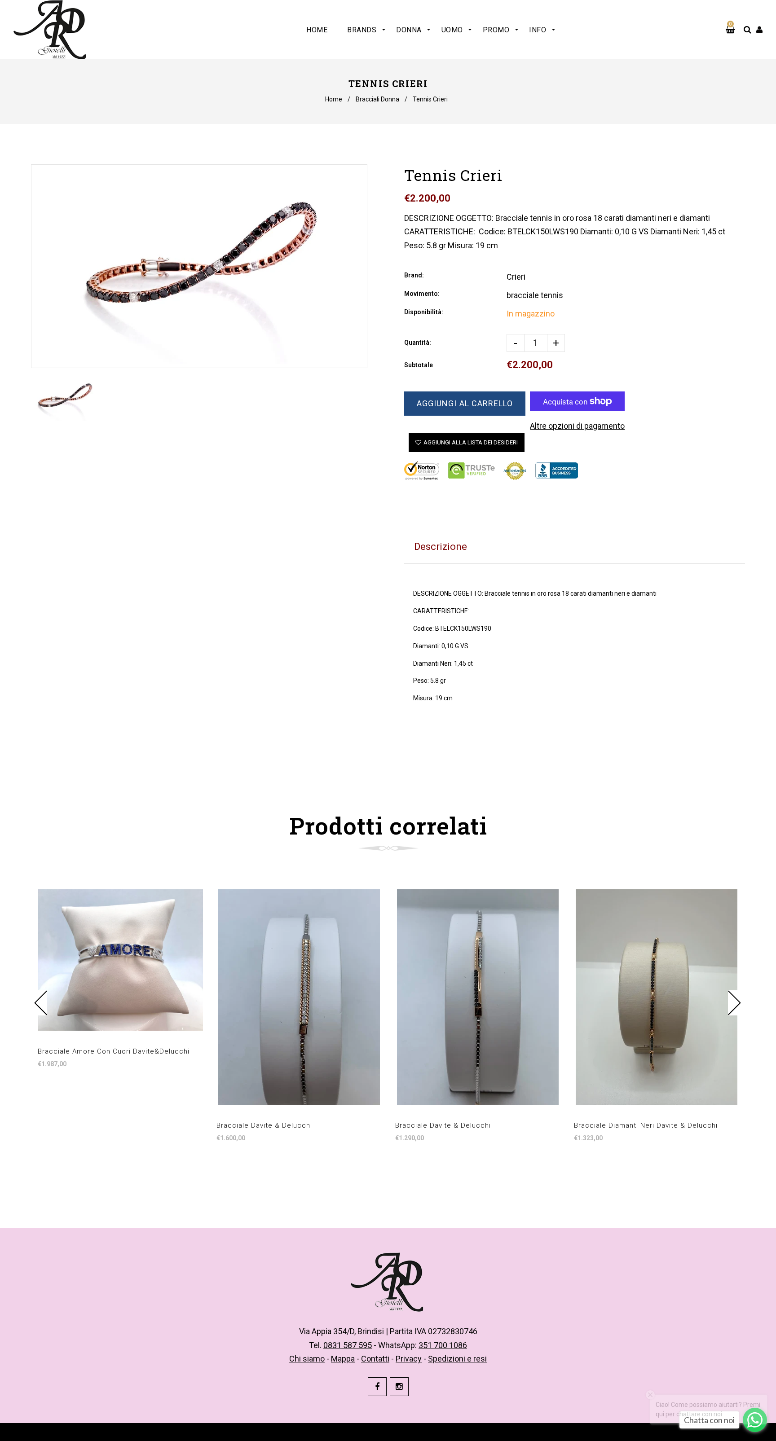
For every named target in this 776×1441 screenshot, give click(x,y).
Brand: (414, 275)
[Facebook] (377, 1386)
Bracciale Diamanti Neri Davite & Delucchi (646, 1125)
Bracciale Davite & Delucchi (264, 1125)
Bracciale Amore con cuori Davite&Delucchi (114, 1051)
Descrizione (440, 546)
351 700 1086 (443, 1345)
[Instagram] (399, 1386)
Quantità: (417, 342)
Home (333, 99)
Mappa (343, 1358)
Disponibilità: (423, 312)
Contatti (375, 1358)
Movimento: (422, 293)
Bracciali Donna (377, 99)
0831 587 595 (347, 1345)
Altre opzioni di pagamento (577, 426)
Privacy (409, 1358)
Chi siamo (307, 1358)
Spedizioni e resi (457, 1358)
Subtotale (418, 365)
